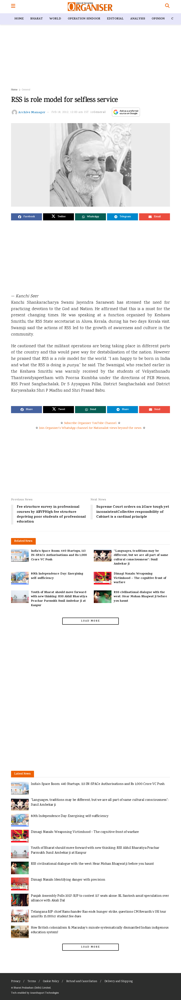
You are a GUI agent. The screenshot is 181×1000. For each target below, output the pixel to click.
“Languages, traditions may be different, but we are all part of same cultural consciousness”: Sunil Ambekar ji (141, 558)
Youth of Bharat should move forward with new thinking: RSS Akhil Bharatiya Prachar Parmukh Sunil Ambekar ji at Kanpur (59, 599)
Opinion (158, 18)
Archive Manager (31, 112)
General (26, 90)
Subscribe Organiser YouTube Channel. (90, 423)
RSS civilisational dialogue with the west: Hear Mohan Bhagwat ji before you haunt (140, 597)
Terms (32, 981)
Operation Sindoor (84, 18)
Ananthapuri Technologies (44, 993)
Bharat (36, 18)
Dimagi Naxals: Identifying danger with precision (68, 879)
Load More (90, 621)
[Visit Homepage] (90, 6)
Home (19, 18)
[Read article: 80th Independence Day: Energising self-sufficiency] (20, 578)
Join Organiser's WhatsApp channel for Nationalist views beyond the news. (90, 428)
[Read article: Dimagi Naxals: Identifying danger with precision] (20, 884)
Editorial (115, 18)
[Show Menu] (13, 6)
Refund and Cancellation (81, 981)
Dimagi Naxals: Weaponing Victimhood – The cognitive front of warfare (140, 578)
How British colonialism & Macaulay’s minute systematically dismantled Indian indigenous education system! (99, 930)
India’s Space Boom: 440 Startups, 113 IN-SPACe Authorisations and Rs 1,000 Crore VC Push (59, 555)
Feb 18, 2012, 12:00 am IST (70, 112)
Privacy (15, 981)
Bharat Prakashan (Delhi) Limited (32, 988)
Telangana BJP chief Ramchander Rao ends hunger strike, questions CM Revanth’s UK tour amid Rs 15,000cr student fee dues (98, 914)
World (55, 18)
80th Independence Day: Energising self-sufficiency (57, 576)
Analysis (137, 18)
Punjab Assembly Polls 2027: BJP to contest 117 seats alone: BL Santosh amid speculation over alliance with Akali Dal (100, 898)
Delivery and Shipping (118, 981)
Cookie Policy (51, 981)
